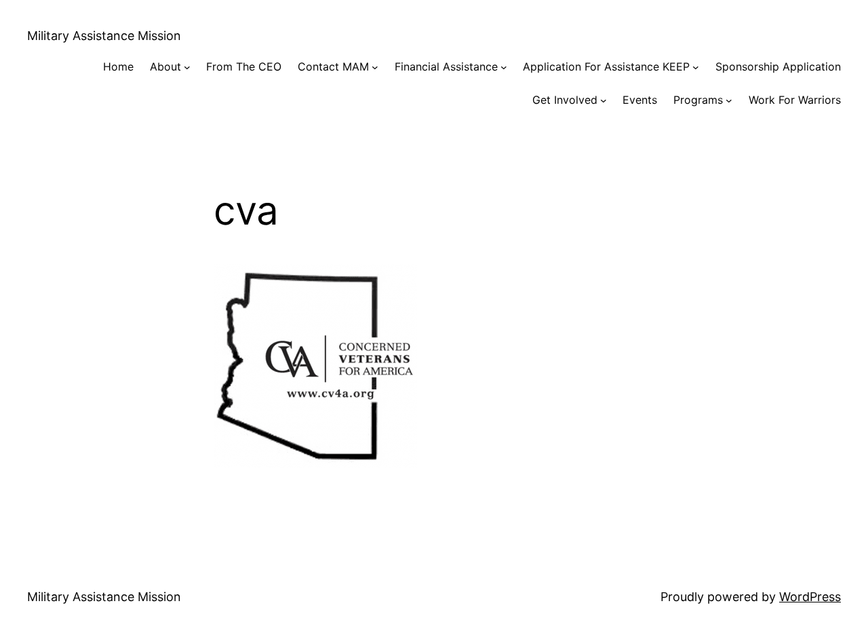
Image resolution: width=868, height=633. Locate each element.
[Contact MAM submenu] (375, 67)
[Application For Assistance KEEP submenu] (695, 67)
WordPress (810, 597)
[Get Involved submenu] (603, 100)
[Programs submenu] (729, 100)
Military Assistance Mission (104, 35)
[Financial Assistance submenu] (503, 67)
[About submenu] (187, 67)
